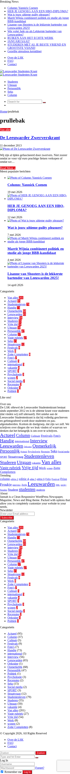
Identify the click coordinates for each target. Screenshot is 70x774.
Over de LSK (15, 57)
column (5, 479)
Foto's (11, 357)
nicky (63, 484)
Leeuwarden (14, 314)
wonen (11, 377)
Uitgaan (12, 85)
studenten (27, 489)
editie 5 (33, 479)
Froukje (6, 484)
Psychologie (14, 374)
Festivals (12, 347)
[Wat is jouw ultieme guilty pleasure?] (35, 220)
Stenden (3, 490)
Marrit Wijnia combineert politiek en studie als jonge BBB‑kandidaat (35, 251)
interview (17, 485)
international (14, 364)
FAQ (10, 60)
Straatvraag (14, 344)
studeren (40, 489)
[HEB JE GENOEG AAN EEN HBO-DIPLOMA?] (38, 198)
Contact (12, 64)
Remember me (13, 771)
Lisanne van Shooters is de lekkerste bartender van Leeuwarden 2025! (35, 276)
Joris (24, 484)
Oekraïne (12, 387)
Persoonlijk (14, 88)
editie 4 (24, 479)
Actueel (12, 301)
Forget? (39, 767)
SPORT (12, 371)
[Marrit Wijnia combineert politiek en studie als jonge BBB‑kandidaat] (38, 241)
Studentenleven (16, 304)
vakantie (12, 367)
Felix (48, 479)
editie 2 (14, 479)
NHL (58, 485)
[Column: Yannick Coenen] (29, 177)
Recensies (13, 384)
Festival (56, 479)
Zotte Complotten (17, 354)
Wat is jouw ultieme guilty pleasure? (28, 14)
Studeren (12, 81)
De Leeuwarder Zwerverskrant (30, 137)
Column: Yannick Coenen (22, 7)
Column (12, 95)
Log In (27, 772)
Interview (13, 317)
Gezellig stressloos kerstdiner (24, 51)
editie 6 (41, 479)
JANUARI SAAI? (18, 41)
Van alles (5, 129)
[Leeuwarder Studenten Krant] (18, 73)
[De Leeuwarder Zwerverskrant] (25, 148)
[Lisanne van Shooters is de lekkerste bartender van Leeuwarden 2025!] (38, 266)
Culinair (12, 361)
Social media (15, 381)
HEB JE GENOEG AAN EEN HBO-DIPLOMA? (37, 11)
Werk (10, 351)
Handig (11, 307)
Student (13, 489)
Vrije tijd (12, 324)
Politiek (11, 391)
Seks (10, 91)
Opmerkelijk (14, 311)
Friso (63, 479)
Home (3, 111)
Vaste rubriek (15, 337)
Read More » (7, 168)
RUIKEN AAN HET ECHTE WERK (30, 37)
